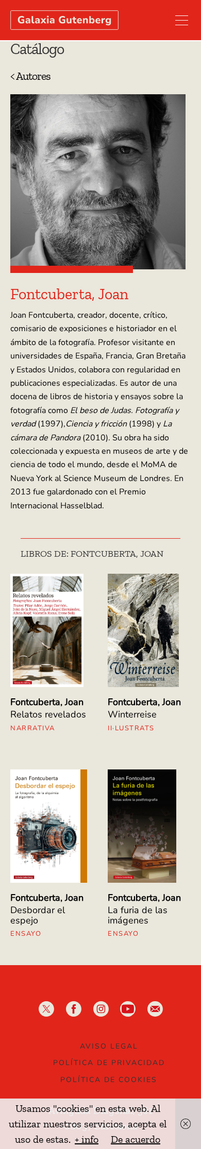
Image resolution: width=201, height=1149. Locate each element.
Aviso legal (109, 1046)
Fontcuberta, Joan (46, 702)
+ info (86, 1139)
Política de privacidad (109, 1063)
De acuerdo (135, 1139)
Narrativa (32, 728)
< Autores (30, 76)
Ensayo (25, 933)
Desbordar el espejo (37, 915)
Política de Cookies (108, 1080)
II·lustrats (131, 728)
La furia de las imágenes (137, 915)
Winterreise (132, 714)
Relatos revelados (48, 714)
